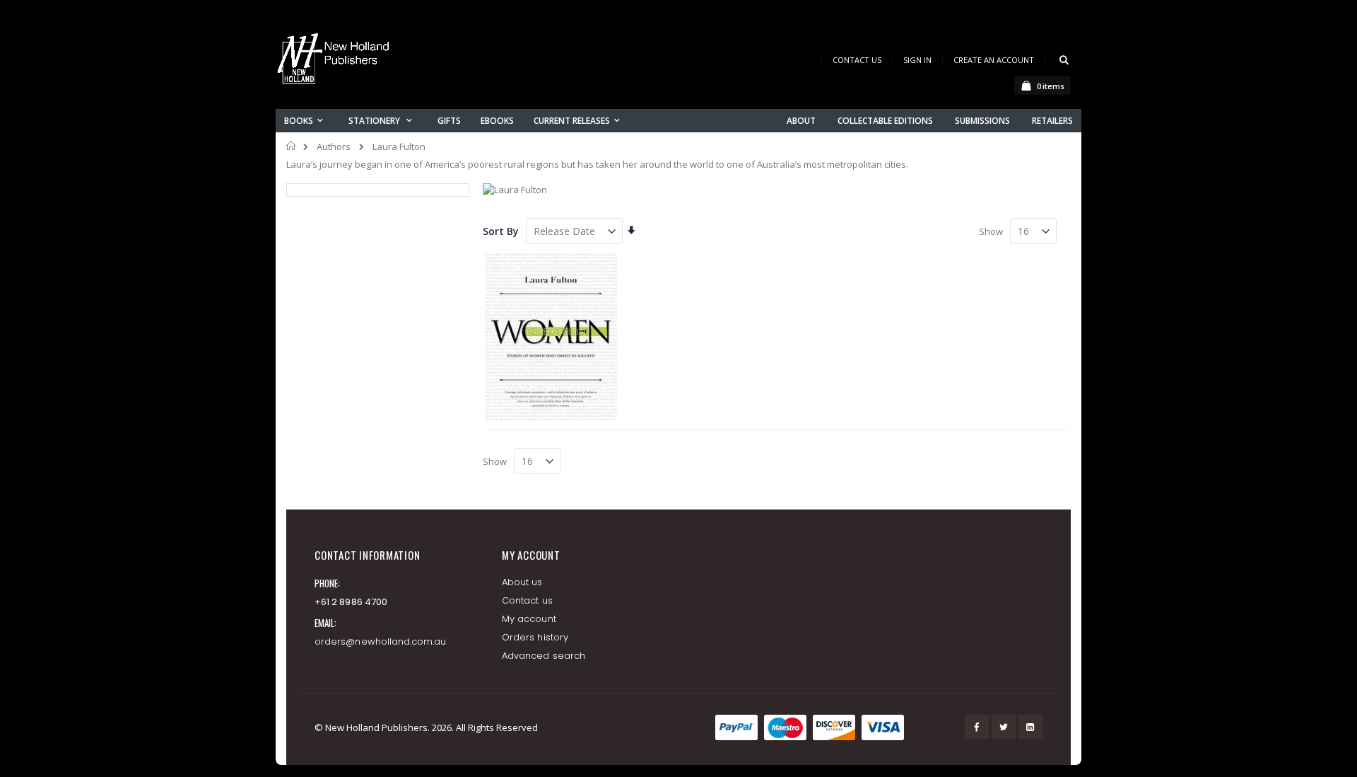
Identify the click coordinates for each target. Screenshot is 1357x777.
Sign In (917, 59)
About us (522, 582)
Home (291, 145)
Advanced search (543, 655)
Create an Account (993, 59)
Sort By (501, 231)
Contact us (527, 600)
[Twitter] (1004, 727)
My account (529, 619)
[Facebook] (977, 727)
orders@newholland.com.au (381, 641)
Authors (334, 146)
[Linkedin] (1030, 727)
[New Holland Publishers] (336, 61)
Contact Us (857, 59)
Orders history (535, 637)
